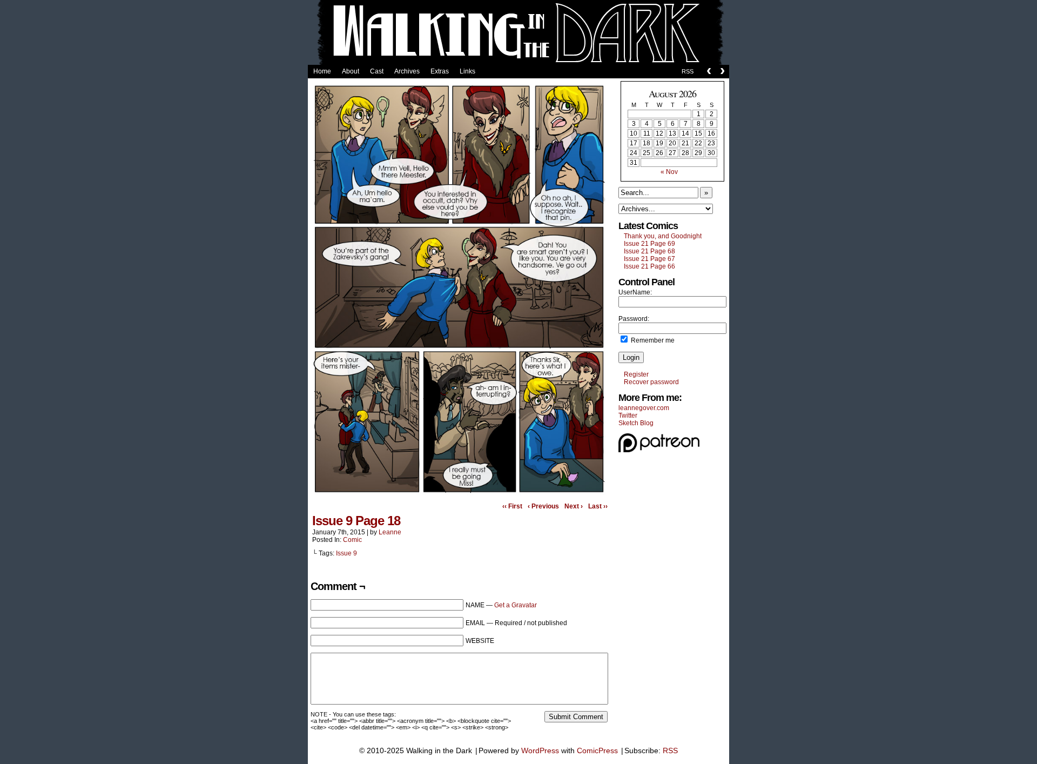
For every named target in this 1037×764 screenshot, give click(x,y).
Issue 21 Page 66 (649, 266)
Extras (439, 71)
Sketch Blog (636, 423)
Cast (376, 71)
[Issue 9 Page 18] (459, 494)
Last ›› (598, 506)
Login (631, 357)
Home (322, 71)
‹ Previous (543, 506)
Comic (352, 540)
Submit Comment (576, 717)
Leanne (390, 532)
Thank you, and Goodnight (663, 236)
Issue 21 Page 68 (649, 251)
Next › (573, 506)
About (350, 71)
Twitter (627, 415)
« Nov (669, 172)
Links (467, 71)
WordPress (540, 750)
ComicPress (597, 750)
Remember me (652, 340)
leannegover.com (643, 408)
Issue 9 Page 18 (356, 520)
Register (636, 374)
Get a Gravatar (515, 605)
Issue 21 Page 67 (649, 259)
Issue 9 (346, 553)
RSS (687, 71)
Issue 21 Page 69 (649, 243)
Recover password (651, 382)
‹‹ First (512, 506)
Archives (407, 71)
